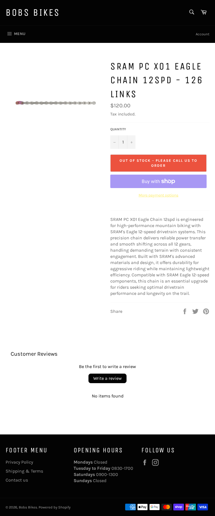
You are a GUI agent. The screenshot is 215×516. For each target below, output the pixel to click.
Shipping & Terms (24, 471)
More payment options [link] (158, 195)
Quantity (118, 129)
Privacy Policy (19, 462)
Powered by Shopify (55, 507)
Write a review (107, 378)
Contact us (17, 480)
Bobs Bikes (33, 12)
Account (202, 34)
